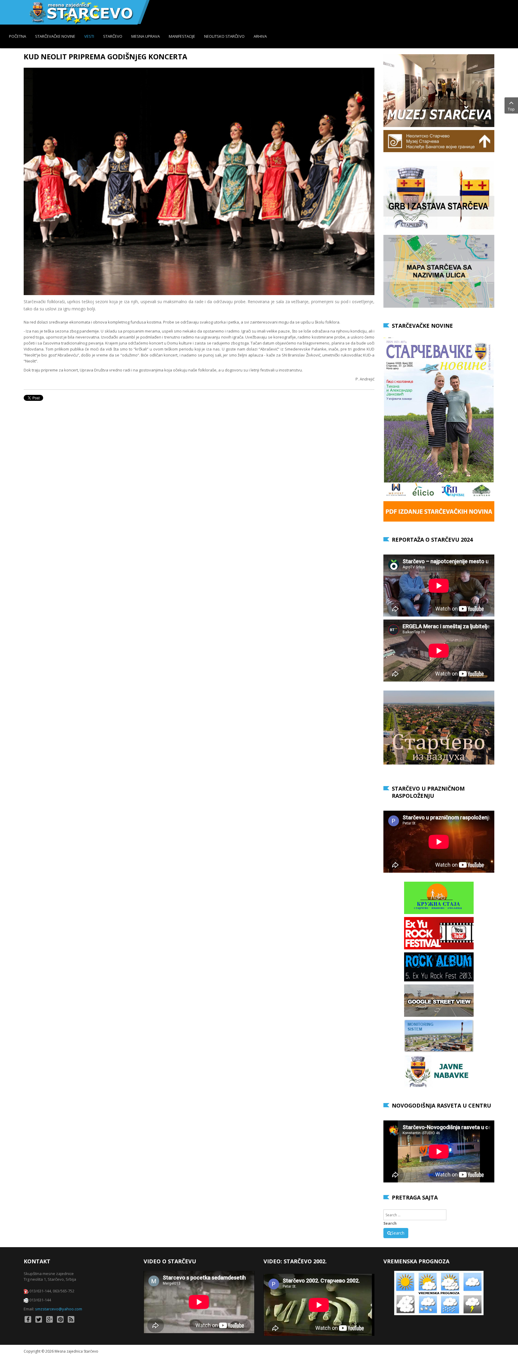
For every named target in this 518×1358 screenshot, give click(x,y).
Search (390, 1223)
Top (511, 109)
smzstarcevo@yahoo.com (58, 1309)
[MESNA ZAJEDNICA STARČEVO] (81, 12)
